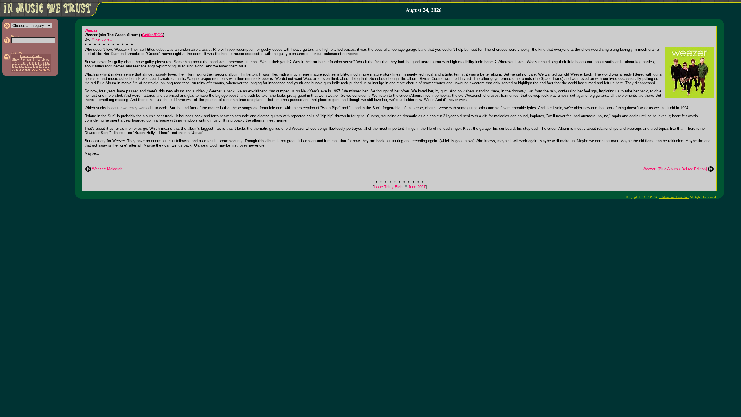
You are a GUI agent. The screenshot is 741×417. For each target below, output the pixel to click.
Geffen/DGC (152, 35)
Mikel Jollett (101, 39)
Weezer (91, 30)
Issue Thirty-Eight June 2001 (399, 187)
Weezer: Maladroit (107, 169)
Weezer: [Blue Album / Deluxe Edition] (675, 169)
